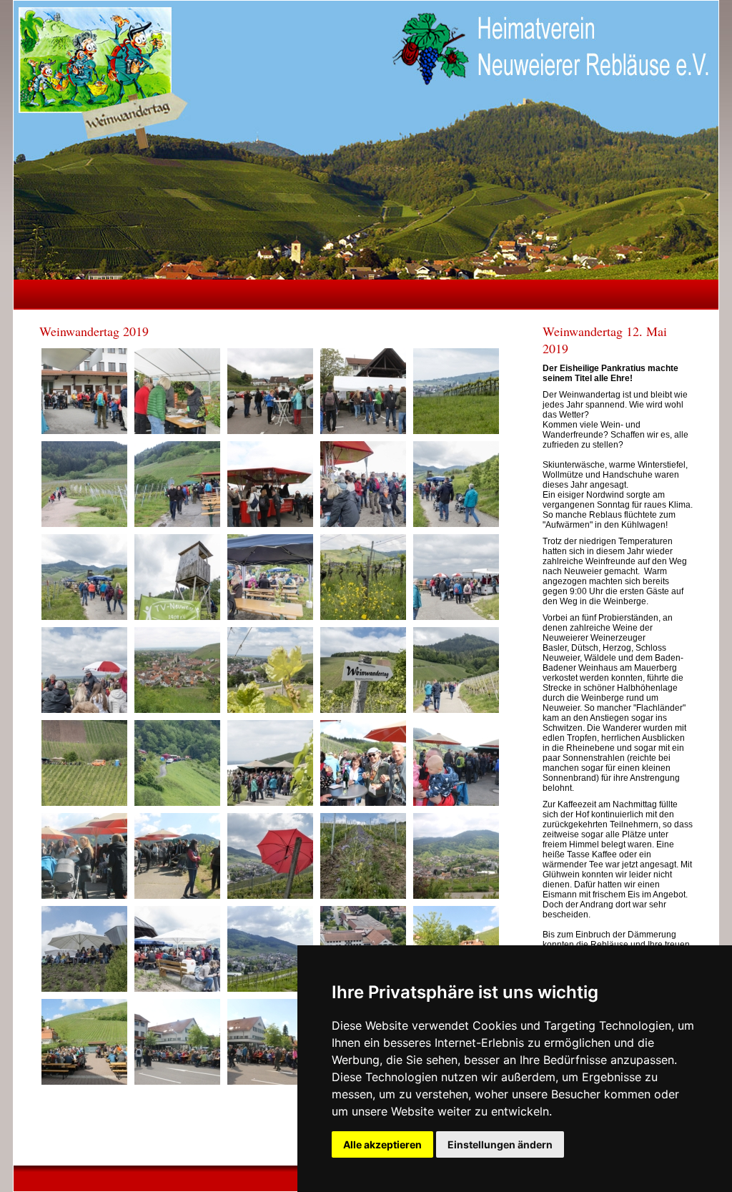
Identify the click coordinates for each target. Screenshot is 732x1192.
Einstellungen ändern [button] (500, 1144)
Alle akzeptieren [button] (382, 1144)
